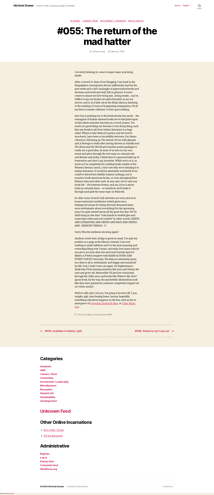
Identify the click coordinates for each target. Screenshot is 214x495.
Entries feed (47, 461)
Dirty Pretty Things (53, 430)
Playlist (186, 5)
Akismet (12, 493)
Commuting (46, 378)
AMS (42, 370)
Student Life (47, 393)
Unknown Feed (55, 411)
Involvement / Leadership (113, 21)
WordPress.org (48, 469)
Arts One (81, 314)
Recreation (46, 389)
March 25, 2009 (117, 51)
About (177, 5)
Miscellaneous (136, 21)
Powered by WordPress (77, 486)
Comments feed (49, 465)
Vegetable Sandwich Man (104, 303)
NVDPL (109, 314)
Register (45, 453)
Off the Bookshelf (52, 435)
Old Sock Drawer (23, 5)
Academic (75, 21)
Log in (43, 457)
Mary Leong (100, 51)
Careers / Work (90, 21)
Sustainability (47, 397)
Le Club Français (99, 314)
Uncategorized (48, 401)
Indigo (88, 314)
